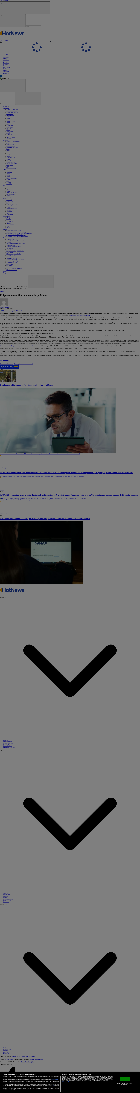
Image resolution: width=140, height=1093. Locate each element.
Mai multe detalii (54, 1079)
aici (53, 1085)
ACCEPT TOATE (125, 1079)
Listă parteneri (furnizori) (67, 1081)
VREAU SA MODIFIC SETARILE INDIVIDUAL (124, 1084)
